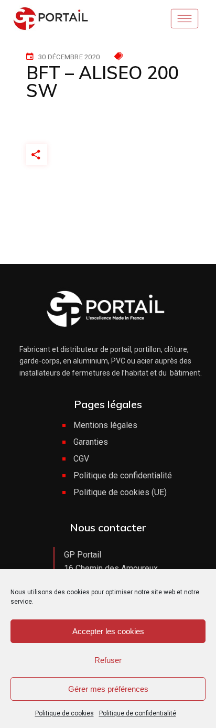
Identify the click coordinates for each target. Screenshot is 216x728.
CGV (81, 459)
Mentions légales (105, 425)
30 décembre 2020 (69, 57)
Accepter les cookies (108, 631)
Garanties (90, 442)
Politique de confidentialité (137, 713)
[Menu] (188, 18)
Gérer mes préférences (108, 688)
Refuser (108, 660)
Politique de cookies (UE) (120, 492)
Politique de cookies (64, 713)
